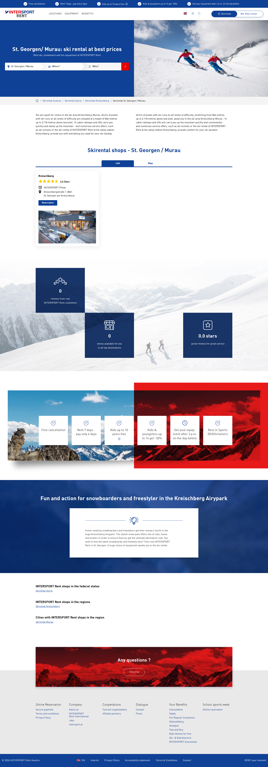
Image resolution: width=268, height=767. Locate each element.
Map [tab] (150, 163)
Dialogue (142, 704)
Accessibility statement (137, 760)
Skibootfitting (176, 722)
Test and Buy (176, 730)
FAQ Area (134, 672)
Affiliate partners (112, 714)
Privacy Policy (43, 718)
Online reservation (213, 710)
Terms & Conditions (166, 760)
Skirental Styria (73, 101)
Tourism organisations (115, 710)
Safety (172, 714)
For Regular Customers (182, 718)
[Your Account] (193, 14)
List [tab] (118, 163)
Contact (140, 710)
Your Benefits (178, 704)
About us (74, 710)
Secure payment (44, 710)
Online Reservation (48, 704)
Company (75, 704)
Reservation (48, 203)
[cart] (199, 14)
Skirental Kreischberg (97, 101)
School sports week (216, 704)
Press (139, 714)
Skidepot (174, 726)
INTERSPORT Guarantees (183, 742)
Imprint (95, 760)
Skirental (37, 100)
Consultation (176, 710)
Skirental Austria (51, 101)
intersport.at (76, 724)
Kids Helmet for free (180, 734)
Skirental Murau (44, 622)
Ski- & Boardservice (180, 738)
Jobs (71, 720)
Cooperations (112, 704)
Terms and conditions (47, 714)
